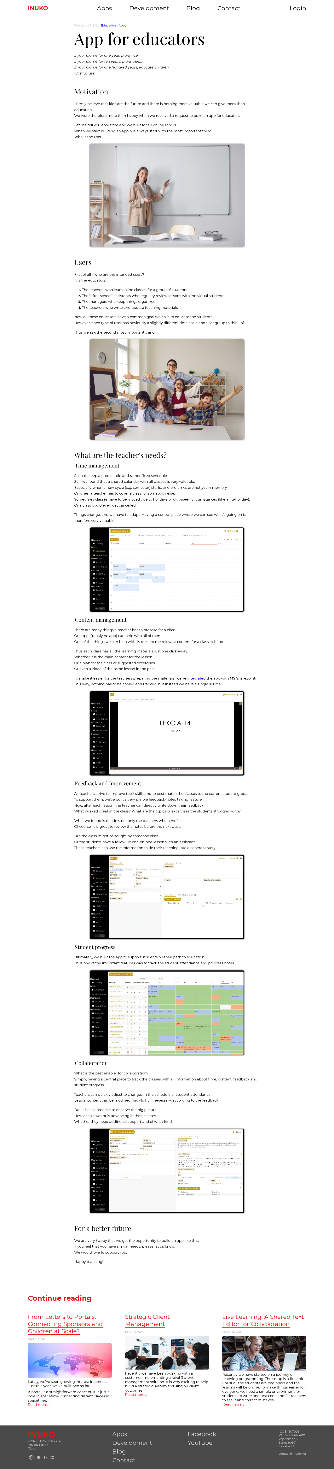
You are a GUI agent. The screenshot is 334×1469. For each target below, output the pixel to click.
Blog (193, 8)
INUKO (38, 8)
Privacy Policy (38, 1445)
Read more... (38, 1405)
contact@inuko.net (292, 1453)
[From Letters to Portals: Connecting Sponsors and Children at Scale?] (70, 1345)
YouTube (200, 1442)
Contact (228, 8)
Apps (104, 8)
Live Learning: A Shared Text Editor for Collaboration (263, 1320)
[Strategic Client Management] (167, 1338)
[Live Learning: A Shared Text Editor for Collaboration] (264, 1338)
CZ (52, 1457)
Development (149, 8)
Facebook (202, 1434)
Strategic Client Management (147, 1320)
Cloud (32, 1448)
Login (298, 8)
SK (46, 1457)
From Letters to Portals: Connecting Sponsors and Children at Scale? (65, 1324)
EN (39, 1457)
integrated (196, 678)
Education (108, 25)
